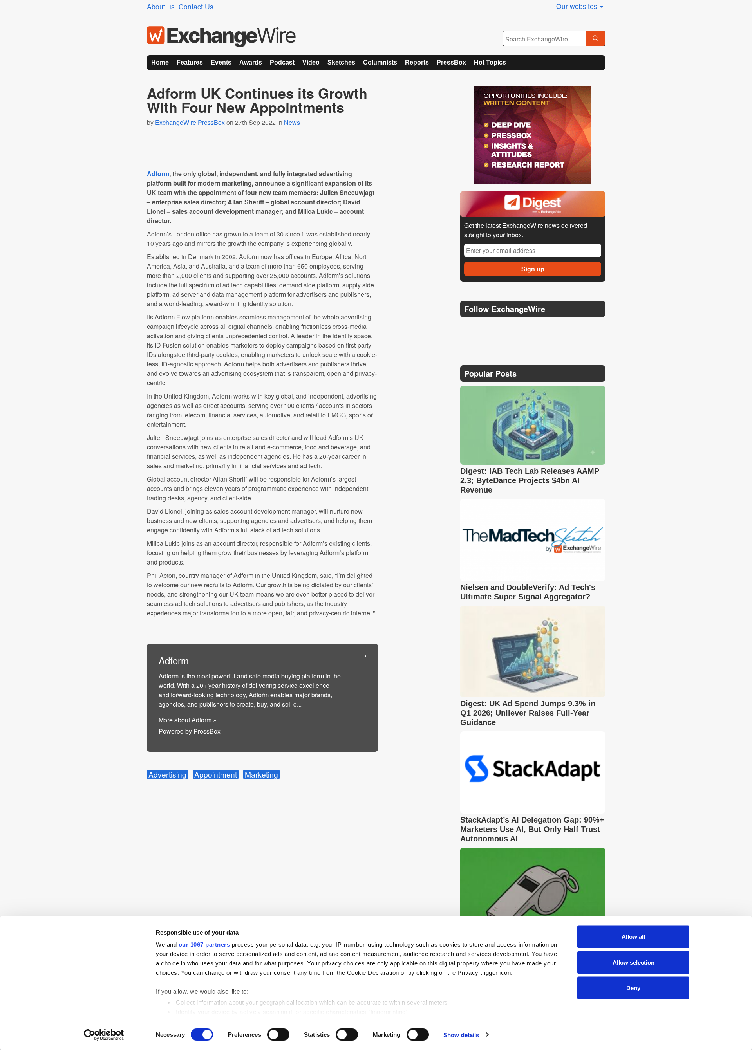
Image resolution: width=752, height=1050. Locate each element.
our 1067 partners (204, 944)
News (292, 122)
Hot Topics (490, 62)
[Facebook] (505, 328)
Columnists (380, 62)
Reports (417, 62)
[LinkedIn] (524, 328)
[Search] (595, 39)
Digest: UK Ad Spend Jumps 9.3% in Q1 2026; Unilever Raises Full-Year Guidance (527, 713)
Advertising (167, 774)
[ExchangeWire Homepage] (221, 36)
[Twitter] (486, 328)
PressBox (451, 62)
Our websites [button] (577, 6)
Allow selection (633, 962)
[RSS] (542, 328)
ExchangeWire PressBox (190, 122)
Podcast (282, 62)
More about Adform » (188, 719)
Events (221, 62)
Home (160, 62)
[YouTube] (467, 328)
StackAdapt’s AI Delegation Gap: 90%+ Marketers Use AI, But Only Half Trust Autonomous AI (532, 829)
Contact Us (196, 6)
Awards (250, 62)
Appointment (215, 774)
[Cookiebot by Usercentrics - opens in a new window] (104, 1035)
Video (311, 62)
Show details (461, 1034)
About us (161, 6)
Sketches (341, 62)
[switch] (278, 1034)
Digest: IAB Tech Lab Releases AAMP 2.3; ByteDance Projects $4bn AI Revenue (529, 480)
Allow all (633, 936)
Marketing (261, 774)
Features (190, 62)
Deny (633, 988)
